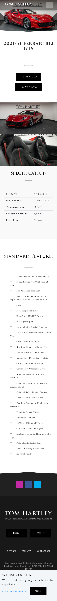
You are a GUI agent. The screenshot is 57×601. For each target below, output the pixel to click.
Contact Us (43, 551)
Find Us (17, 533)
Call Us (41, 533)
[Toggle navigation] (49, 5)
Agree (38, 591)
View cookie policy (14, 591)
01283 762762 (29, 87)
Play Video (29, 76)
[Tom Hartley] (28, 515)
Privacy (26, 551)
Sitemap (12, 551)
